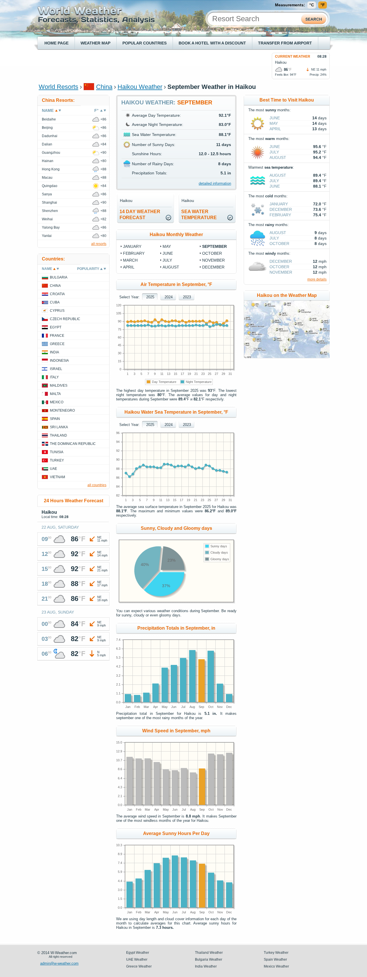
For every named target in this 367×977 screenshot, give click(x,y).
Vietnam (57, 477)
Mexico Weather (276, 966)
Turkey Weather (276, 953)
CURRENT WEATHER (292, 57)
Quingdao (49, 186)
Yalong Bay (51, 227)
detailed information (215, 183)
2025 (150, 297)
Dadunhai (49, 136)
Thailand (58, 435)
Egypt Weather (137, 953)
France (57, 336)
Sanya (47, 194)
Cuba (55, 302)
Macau (47, 178)
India (54, 352)
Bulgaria (58, 277)
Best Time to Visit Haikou (286, 100)
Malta (55, 394)
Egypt (55, 327)
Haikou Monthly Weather (176, 234)
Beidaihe (49, 119)
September (214, 246)
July (167, 260)
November (213, 260)
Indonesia (59, 361)
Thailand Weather (209, 953)
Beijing (47, 128)
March (130, 260)
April (128, 267)
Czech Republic (65, 319)
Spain (55, 419)
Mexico (56, 402)
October (212, 253)
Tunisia (56, 452)
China (104, 86)
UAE (53, 469)
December (213, 267)
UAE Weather (136, 959)
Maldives (58, 386)
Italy (54, 377)
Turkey (57, 460)
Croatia (57, 294)
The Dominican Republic (73, 444)
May (167, 246)
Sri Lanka (59, 427)
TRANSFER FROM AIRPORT (285, 43)
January (132, 246)
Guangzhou (51, 153)
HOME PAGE (56, 43)
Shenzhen (50, 211)
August (171, 267)
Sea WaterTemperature (199, 214)
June (168, 253)
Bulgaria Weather (208, 959)
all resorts (98, 244)
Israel (56, 369)
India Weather (206, 966)
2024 (169, 297)
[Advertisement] (143, 66)
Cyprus (57, 311)
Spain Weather (275, 959)
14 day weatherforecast (140, 214)
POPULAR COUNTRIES (144, 43)
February (134, 253)
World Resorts (58, 86)
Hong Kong (51, 169)
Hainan (47, 161)
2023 (187, 297)
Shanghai (49, 203)
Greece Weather (139, 966)
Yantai (47, 236)
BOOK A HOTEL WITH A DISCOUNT (212, 43)
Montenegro (62, 410)
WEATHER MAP (95, 43)
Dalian (47, 144)
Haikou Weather (140, 86)
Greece (57, 344)
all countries (96, 485)
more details (317, 279)
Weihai (47, 219)
